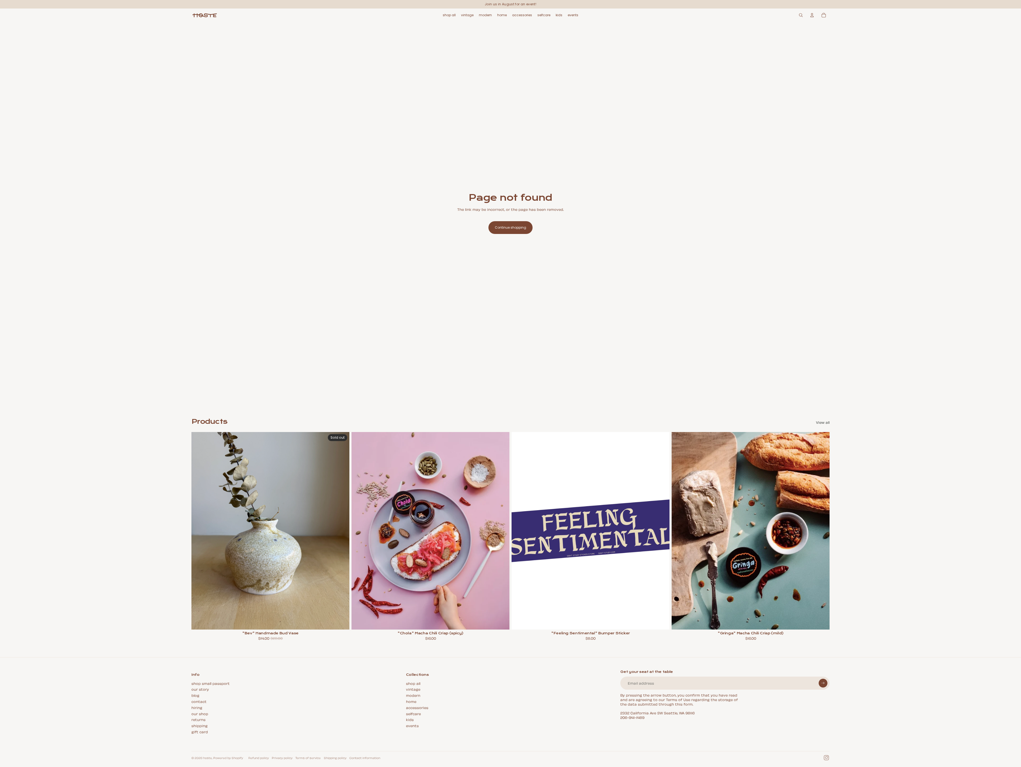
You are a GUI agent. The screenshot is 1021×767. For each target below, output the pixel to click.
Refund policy (258, 758)
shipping (199, 725)
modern (413, 695)
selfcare (413, 713)
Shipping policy (335, 758)
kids (410, 719)
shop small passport (210, 683)
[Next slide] (341, 531)
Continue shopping (510, 227)
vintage (413, 688)
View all (823, 422)
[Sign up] (823, 683)
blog (195, 695)
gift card (199, 731)
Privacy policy (282, 758)
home (411, 701)
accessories (417, 707)
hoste (207, 758)
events (412, 725)
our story (200, 688)
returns (198, 719)
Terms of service (308, 758)
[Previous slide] (199, 531)
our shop (199, 713)
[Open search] (801, 15)
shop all (413, 683)
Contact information (364, 758)
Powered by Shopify (228, 758)
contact (199, 701)
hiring (196, 707)
